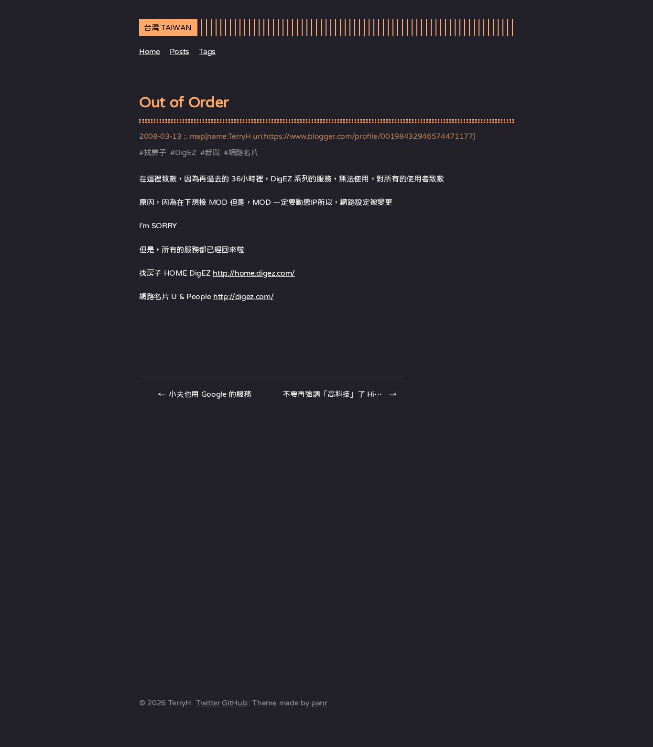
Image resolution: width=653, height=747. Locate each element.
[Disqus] (326, 535)
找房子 (155, 152)
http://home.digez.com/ (254, 273)
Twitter (208, 702)
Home (149, 51)
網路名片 (244, 152)
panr (319, 702)
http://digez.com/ (243, 296)
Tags (207, 51)
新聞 (212, 152)
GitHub (234, 702)
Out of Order (184, 102)
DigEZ (185, 152)
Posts (179, 51)
